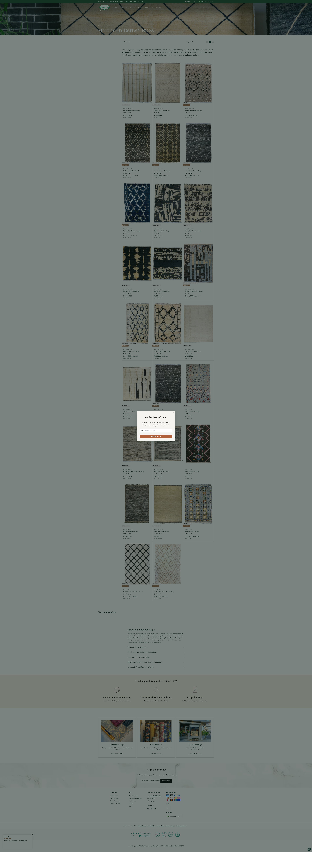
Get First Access (156, 436)
